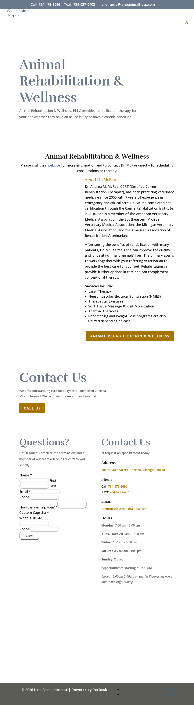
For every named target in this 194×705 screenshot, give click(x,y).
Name (25, 475)
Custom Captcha (34, 512)
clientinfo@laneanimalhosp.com (124, 509)
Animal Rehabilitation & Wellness (129, 336)
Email (25, 491)
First (52, 480)
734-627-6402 (84, 4)
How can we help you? (38, 507)
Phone (24, 497)
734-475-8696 (49, 4)
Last (52, 486)
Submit (29, 536)
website (54, 165)
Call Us (32, 408)
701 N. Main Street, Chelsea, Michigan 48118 (133, 470)
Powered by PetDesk (89, 689)
